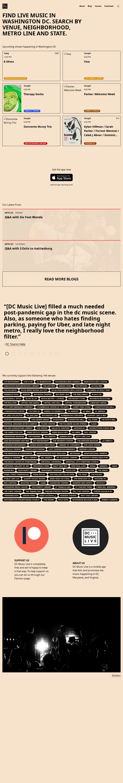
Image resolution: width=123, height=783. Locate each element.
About (82, 6)
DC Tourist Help (15, 344)
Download (108, 6)
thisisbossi (116, 675)
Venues (98, 6)
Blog (90, 6)
